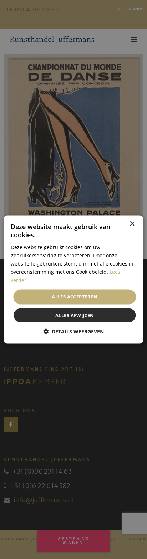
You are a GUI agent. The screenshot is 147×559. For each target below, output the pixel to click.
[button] (73, 331)
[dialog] (73, 279)
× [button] (132, 224)
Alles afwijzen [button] (74, 315)
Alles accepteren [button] (74, 296)
